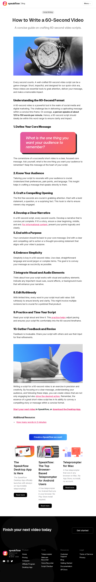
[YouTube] (4, 561)
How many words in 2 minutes (31, 422)
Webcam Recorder (45, 558)
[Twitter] (12, 561)
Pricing (25, 557)
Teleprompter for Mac (72, 464)
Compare (25, 561)
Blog (62, 560)
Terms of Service (86, 554)
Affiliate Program (28, 564)
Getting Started (66, 563)
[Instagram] (8, 561)
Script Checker (47, 566)
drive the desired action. (48, 396)
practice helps (59, 317)
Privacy (82, 557)
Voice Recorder (47, 563)
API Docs (64, 570)
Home (24, 554)
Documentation (66, 566)
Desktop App (27, 567)
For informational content (34, 224)
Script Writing (48, 12)
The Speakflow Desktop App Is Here (23, 467)
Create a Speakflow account (48, 437)
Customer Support (64, 555)
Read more (20, 495)
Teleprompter (46, 554)
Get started (82, 530)
